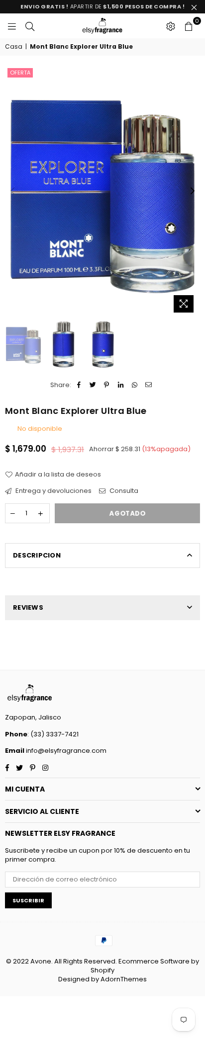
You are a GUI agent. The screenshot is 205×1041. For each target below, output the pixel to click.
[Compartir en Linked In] (120, 385)
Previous (12, 191)
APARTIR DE (102, 6)
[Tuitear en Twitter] (93, 385)
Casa (13, 47)
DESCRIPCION (37, 555)
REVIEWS (28, 607)
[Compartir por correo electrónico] (148, 385)
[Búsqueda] (30, 25)
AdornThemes (124, 979)
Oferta (20, 73)
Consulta (123, 490)
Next (192, 191)
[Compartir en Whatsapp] (134, 385)
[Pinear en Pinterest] (106, 385)
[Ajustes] (171, 25)
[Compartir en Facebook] (79, 385)
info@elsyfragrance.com (65, 750)
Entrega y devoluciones (53, 490)
